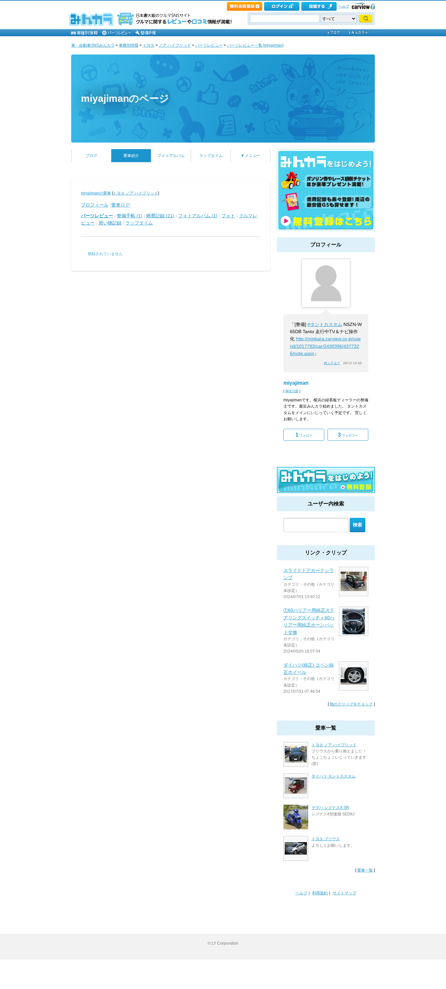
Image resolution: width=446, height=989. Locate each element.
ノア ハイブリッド (175, 45)
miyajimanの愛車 (96, 193)
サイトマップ (344, 893)
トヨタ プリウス (325, 839)
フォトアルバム (171, 155)
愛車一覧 (365, 870)
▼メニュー (250, 155)
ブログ (91, 155)
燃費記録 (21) (160, 215)
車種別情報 (128, 45)
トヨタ (148, 45)
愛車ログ (120, 205)
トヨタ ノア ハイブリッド (135, 193)
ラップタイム (211, 155)
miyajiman (296, 383)
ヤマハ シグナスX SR (330, 807)
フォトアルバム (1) (197, 215)
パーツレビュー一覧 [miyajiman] (255, 45)
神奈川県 (291, 391)
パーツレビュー (209, 45)
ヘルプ (344, 6)
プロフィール (94, 205)
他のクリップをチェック (351, 704)
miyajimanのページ (125, 98)
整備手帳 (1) (129, 215)
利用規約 (320, 893)
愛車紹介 (131, 155)
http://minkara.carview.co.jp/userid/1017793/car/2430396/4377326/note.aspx (325, 346)
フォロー (303, 435)
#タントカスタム (325, 324)
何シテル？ (332, 363)
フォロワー (348, 435)
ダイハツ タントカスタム (333, 776)
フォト (228, 215)
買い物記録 (110, 222)
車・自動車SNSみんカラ (93, 45)
